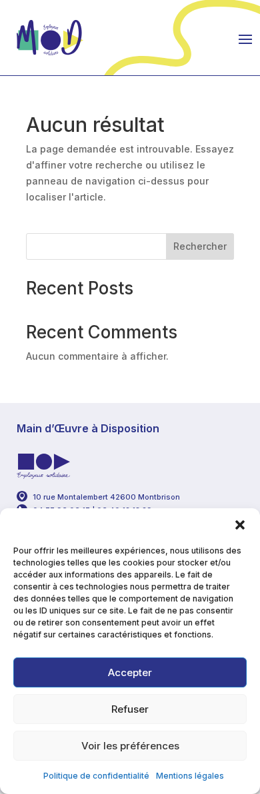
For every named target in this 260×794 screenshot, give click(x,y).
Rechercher (200, 246)
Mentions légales (190, 776)
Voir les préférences (130, 745)
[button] (240, 525)
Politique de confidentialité (96, 776)
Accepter (130, 672)
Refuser (130, 709)
